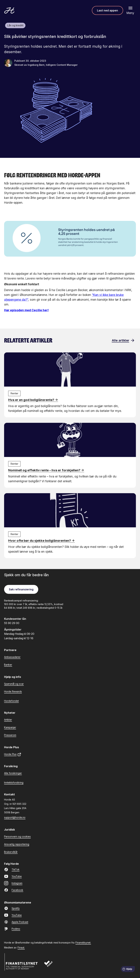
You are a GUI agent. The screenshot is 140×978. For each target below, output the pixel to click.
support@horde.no (14, 817)
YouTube (17, 876)
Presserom (10, 735)
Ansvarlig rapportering (16, 844)
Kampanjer (10, 727)
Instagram (17, 883)
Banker (8, 664)
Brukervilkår (11, 851)
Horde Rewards (13, 691)
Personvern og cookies (17, 836)
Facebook (17, 889)
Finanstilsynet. (83, 942)
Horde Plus (10, 754)
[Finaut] (50, 965)
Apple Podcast (20, 921)
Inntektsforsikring (13, 782)
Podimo (16, 928)
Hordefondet (11, 700)
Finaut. (21, 947)
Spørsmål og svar (14, 683)
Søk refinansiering (21, 589)
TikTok (15, 869)
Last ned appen (107, 10)
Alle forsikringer (13, 773)
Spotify (16, 908)
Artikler (8, 719)
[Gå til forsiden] (9, 10)
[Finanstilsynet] (21, 962)
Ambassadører (12, 656)
